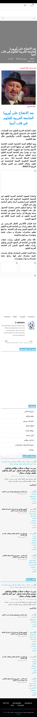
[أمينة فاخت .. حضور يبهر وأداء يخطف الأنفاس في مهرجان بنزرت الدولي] (32, 563)
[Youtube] (5, 1)
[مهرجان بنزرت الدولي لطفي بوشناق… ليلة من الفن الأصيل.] (32, 541)
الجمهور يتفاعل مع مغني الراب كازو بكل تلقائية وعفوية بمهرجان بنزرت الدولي (14, 509)
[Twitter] (9, 1)
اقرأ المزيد (33, 485)
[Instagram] (12, 1)
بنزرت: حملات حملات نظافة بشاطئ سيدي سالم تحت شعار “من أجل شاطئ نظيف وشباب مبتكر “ (19, 470)
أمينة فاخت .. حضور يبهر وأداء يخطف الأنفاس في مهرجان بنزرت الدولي (14, 556)
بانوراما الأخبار (14, 476)
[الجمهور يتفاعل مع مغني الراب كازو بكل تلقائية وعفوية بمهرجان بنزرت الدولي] (32, 518)
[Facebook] (16, 1)
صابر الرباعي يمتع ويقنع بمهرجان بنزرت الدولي (14, 491)
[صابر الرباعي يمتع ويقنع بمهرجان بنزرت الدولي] (32, 497)
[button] (34, 12)
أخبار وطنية (21, 476)
